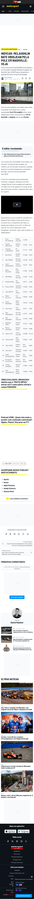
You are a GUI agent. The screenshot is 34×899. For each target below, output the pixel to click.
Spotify (6, 479)
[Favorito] (26, 78)
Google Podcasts (10, 488)
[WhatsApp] (14, 534)
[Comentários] (30, 78)
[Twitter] (10, 534)
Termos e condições (11, 890)
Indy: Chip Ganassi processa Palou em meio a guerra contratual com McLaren (17, 155)
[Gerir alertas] (28, 534)
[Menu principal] (3, 6)
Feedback (17, 870)
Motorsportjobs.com (17, 857)
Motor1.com (17, 854)
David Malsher (8, 77)
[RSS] (26, 841)
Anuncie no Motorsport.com (17, 873)
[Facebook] (6, 534)
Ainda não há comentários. (17, 567)
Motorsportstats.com (17, 862)
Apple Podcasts (9, 485)
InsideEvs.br (17, 851)
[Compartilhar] (22, 78)
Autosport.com (17, 859)
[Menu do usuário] (30, 6)
